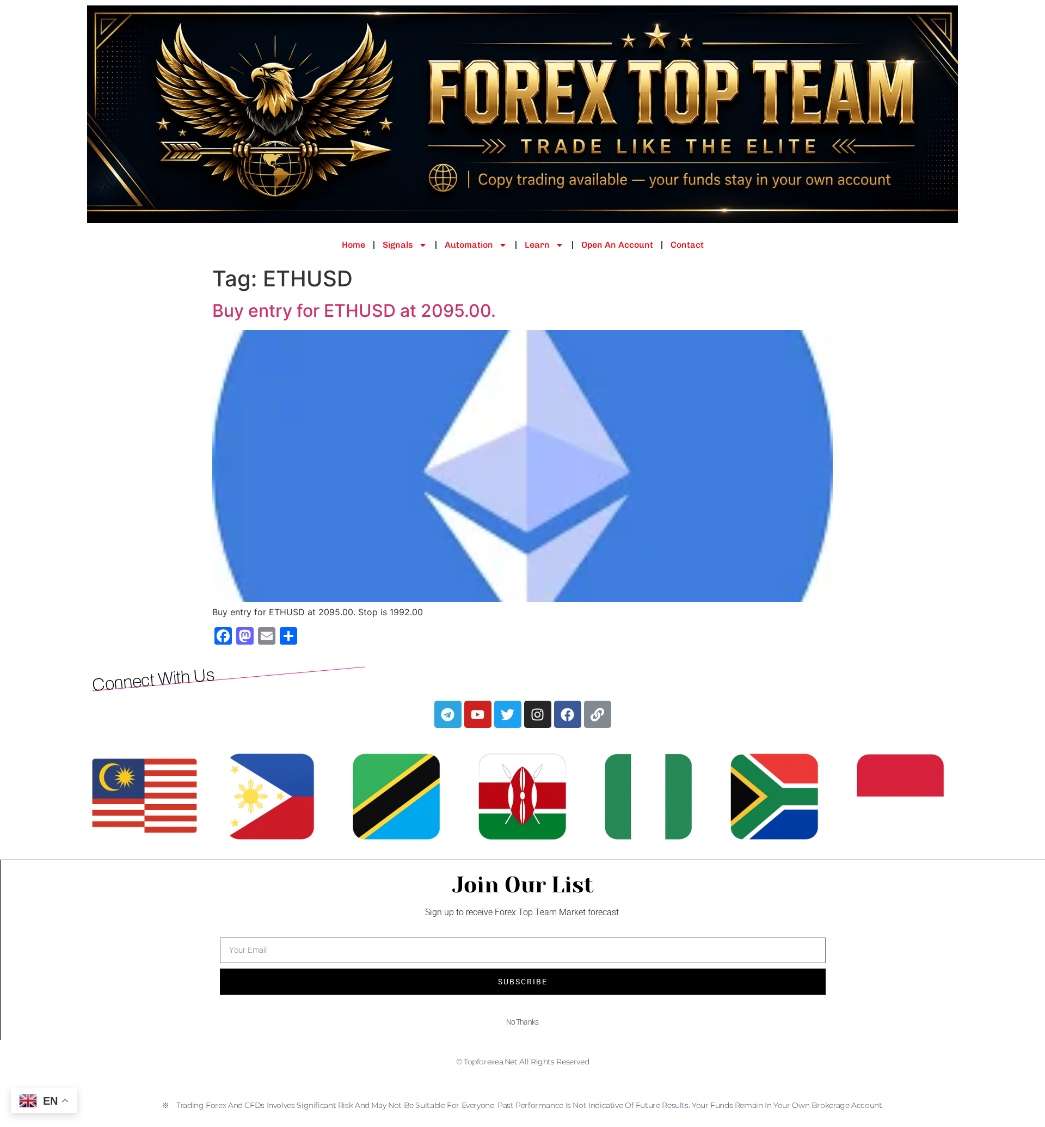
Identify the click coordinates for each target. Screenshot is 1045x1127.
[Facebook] (567, 714)
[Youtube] (477, 714)
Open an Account (617, 245)
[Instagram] (537, 714)
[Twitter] (507, 714)
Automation (469, 245)
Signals (398, 245)
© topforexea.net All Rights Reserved (522, 1062)
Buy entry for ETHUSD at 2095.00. (354, 310)
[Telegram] (448, 714)
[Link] (597, 714)
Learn (537, 245)
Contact (687, 245)
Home (353, 245)
